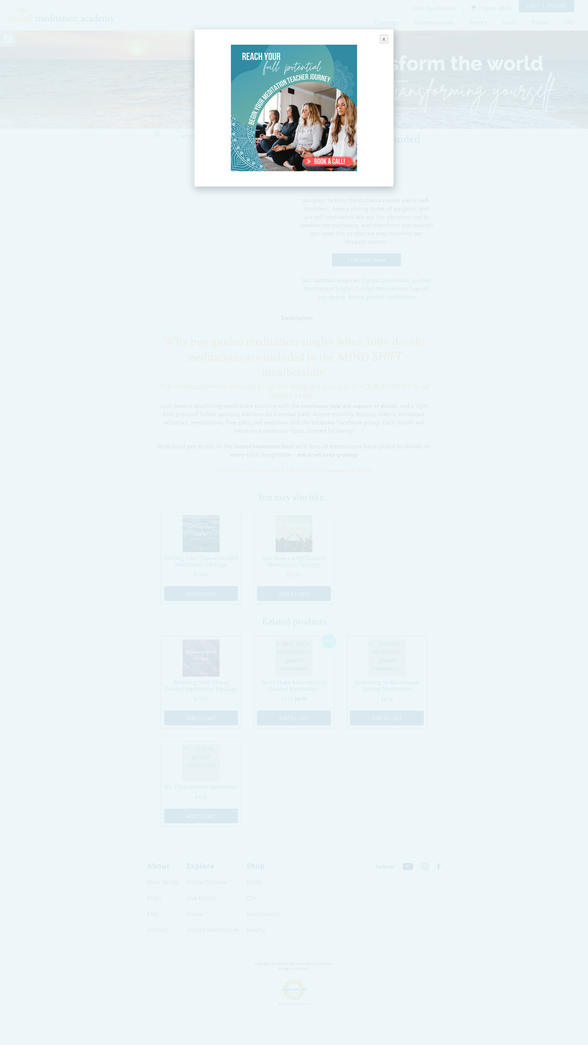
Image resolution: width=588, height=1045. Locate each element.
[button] (383, 39)
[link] (294, 108)
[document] (294, 522)
